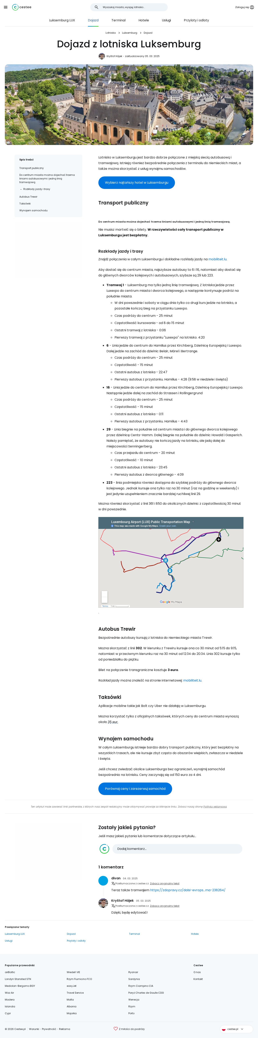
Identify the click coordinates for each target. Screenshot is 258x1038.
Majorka (72, 1013)
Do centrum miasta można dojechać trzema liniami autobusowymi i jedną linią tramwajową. (47, 178)
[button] (5, 7)
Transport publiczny (31, 168)
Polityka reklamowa (215, 806)
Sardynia (134, 979)
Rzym (131, 1006)
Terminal (118, 20)
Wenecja (133, 999)
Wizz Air (9, 992)
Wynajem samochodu (33, 210)
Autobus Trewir (28, 196)
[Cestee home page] (21, 7)
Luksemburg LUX (62, 20)
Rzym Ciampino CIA (140, 986)
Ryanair (133, 972)
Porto (131, 1013)
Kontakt (198, 979)
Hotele (143, 20)
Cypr (8, 1013)
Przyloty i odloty (196, 20)
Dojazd (93, 20)
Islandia (10, 1006)
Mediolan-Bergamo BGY (20, 986)
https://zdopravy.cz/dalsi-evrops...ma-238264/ (188, 890)
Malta (70, 999)
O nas (197, 972)
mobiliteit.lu (217, 259)
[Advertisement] (48, 250)
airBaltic (10, 972)
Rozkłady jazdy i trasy (36, 189)
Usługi (166, 20)
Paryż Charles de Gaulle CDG (146, 992)
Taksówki (25, 203)
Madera (10, 999)
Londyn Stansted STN (18, 979)
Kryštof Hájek (114, 56)
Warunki (34, 1029)
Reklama (64, 1029)
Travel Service (75, 992)
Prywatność (49, 1029)
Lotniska (111, 32)
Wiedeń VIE (73, 972)
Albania (71, 1006)
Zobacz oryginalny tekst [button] (164, 883)
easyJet (71, 986)
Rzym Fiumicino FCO (79, 979)
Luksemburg (129, 32)
